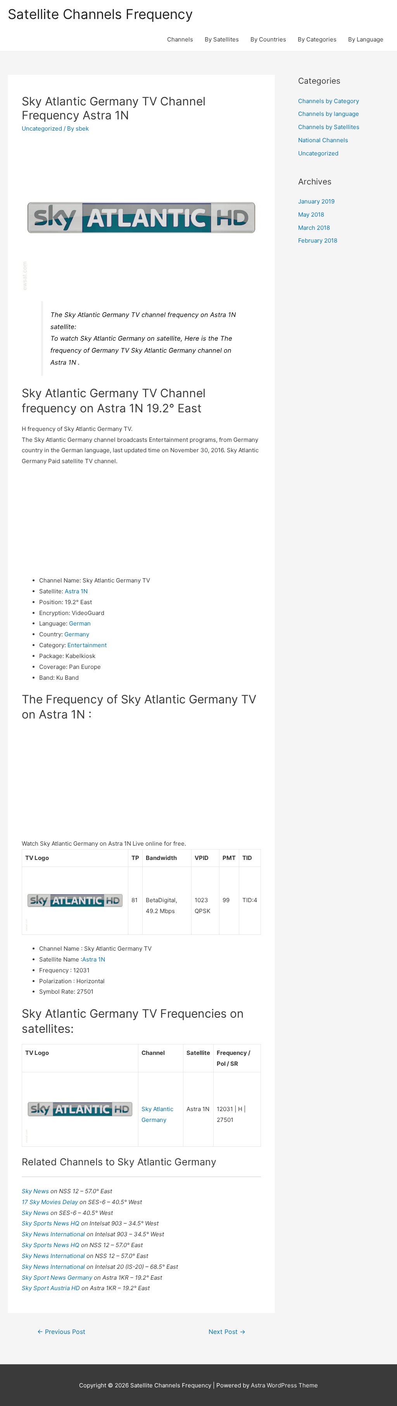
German (80, 623)
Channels (180, 39)
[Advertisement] (141, 521)
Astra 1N (76, 591)
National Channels (323, 140)
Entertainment (87, 645)
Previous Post (61, 1331)
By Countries (268, 39)
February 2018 (317, 240)
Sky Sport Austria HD (51, 1288)
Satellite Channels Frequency (100, 14)
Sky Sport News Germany (58, 1277)
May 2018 (311, 214)
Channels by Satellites (328, 127)
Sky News (36, 1191)
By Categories (317, 39)
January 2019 (316, 201)
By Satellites (222, 39)
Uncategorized (42, 128)
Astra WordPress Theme (284, 1385)
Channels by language (328, 113)
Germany (76, 634)
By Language (365, 39)
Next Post (227, 1331)
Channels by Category (328, 101)
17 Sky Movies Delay (50, 1202)
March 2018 (314, 227)
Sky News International (54, 1234)
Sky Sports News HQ (51, 1223)
